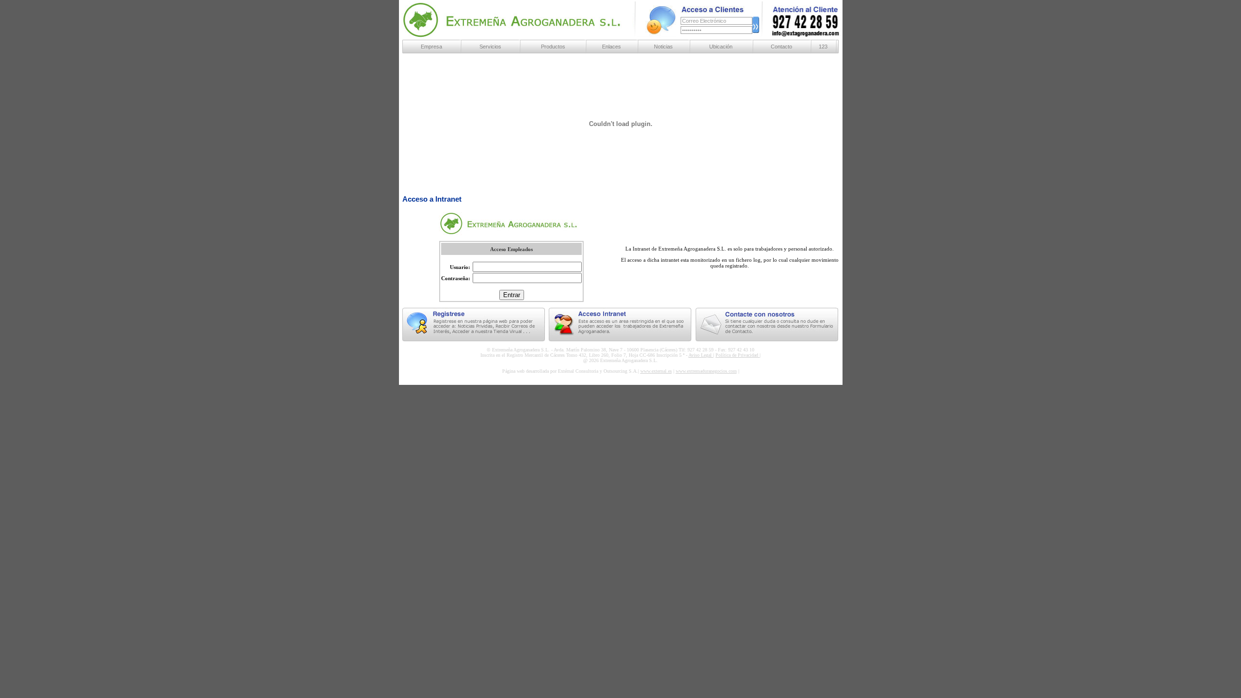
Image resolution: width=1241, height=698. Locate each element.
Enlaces (611, 46)
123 (823, 46)
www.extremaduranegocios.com (706, 371)
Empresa (431, 46)
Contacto (781, 46)
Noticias (663, 46)
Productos (553, 46)
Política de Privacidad (738, 355)
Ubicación (720, 46)
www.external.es (656, 371)
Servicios (490, 46)
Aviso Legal (700, 355)
